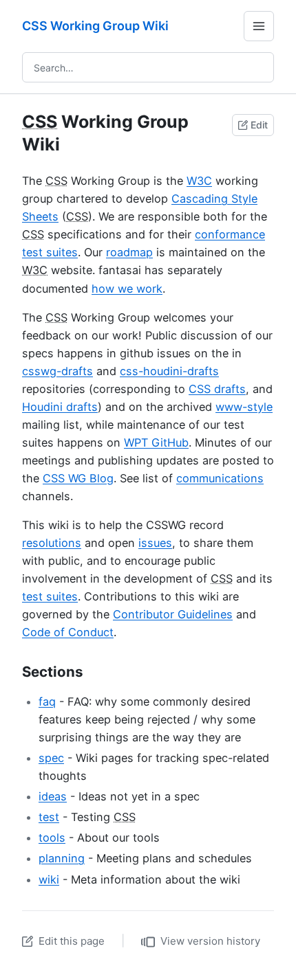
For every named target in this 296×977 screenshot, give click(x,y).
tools (52, 837)
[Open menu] (259, 26)
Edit (259, 125)
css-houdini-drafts (169, 371)
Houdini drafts (60, 407)
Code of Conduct (68, 632)
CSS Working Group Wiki (95, 26)
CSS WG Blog (78, 478)
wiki (49, 879)
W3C (199, 181)
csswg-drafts (57, 371)
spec (51, 758)
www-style (244, 407)
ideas (53, 796)
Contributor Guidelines (173, 614)
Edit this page (72, 940)
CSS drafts (217, 389)
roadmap (129, 252)
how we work (127, 288)
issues (155, 543)
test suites (50, 596)
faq (47, 701)
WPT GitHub (156, 442)
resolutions (51, 543)
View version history (210, 940)
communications (220, 478)
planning (62, 858)
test (49, 817)
